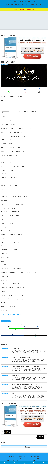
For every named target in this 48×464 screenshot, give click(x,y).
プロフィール (8, 458)
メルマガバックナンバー (6, 321)
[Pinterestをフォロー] (24, 340)
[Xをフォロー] (35, 334)
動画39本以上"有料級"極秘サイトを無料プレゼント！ (24, 9)
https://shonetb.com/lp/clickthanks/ (12, 314)
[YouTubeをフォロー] (12, 337)
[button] (39, 92)
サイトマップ (39, 458)
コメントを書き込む (24, 447)
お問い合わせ (35, 460)
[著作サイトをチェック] (12, 334)
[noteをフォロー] (35, 337)
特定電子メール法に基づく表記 (12, 460)
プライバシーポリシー (24, 458)
